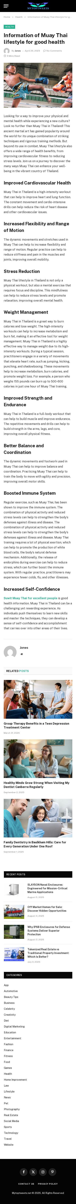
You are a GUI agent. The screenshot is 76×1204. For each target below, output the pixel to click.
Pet (6, 1103)
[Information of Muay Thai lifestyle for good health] (38, 85)
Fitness (8, 1056)
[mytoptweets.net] (38, 6)
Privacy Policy (48, 1184)
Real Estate (11, 1115)
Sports (8, 1127)
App (6, 985)
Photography (12, 1109)
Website (8, 1144)
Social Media (11, 1121)
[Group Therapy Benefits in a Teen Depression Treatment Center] (38, 699)
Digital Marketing (14, 1026)
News (7, 1097)
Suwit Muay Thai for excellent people (30, 598)
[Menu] (6, 6)
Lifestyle (9, 1091)
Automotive (11, 991)
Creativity (9, 1014)
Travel (8, 1138)
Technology (11, 1132)
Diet (6, 1020)
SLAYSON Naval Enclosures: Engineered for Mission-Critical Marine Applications (47, 888)
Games (8, 1067)
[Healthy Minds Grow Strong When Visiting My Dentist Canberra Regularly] (38, 758)
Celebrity (9, 1008)
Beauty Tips (11, 997)
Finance (8, 1050)
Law (6, 1085)
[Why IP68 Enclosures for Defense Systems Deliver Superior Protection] (14, 932)
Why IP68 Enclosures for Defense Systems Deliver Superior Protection (48, 931)
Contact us (26, 1184)
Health (9, 27)
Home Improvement (15, 1079)
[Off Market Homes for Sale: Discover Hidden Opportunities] (14, 912)
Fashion (8, 1044)
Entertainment (12, 1038)
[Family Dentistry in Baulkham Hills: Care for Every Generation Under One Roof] (38, 818)
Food (7, 1062)
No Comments (54, 50)
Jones (18, 50)
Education (10, 1032)
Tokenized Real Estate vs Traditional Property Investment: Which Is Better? (48, 953)
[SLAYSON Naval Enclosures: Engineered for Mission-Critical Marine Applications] (14, 890)
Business (9, 1002)
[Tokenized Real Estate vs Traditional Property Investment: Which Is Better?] (14, 954)
